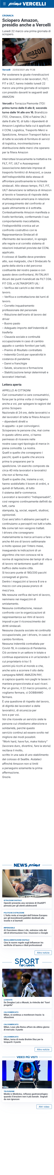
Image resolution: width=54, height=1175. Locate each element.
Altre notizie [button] (43, 952)
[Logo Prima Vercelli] (27, 4)
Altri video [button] (44, 1106)
